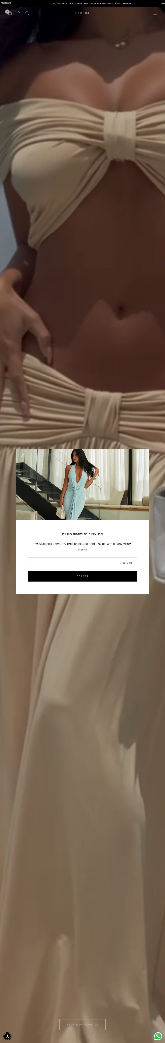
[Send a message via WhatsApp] (158, 1036)
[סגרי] (22, 455)
